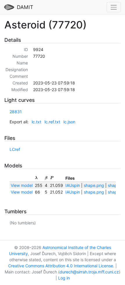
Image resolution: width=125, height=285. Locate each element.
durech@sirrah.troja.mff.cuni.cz (89, 271)
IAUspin (72, 185)
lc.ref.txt (52, 121)
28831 (16, 111)
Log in (64, 277)
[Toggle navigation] (114, 7)
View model (22, 185)
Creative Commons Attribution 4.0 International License (60, 265)
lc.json (69, 121)
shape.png (94, 185)
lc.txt (36, 121)
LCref (15, 149)
